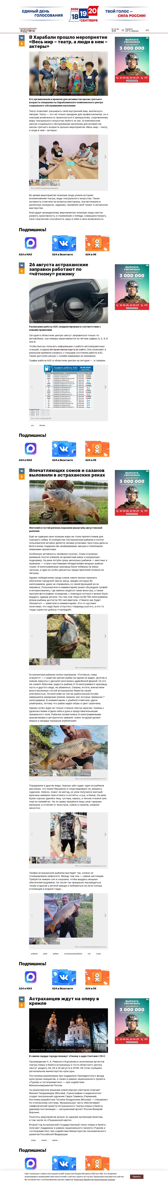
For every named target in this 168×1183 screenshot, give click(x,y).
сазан (98, 954)
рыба (45, 954)
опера (33, 1140)
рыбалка (34, 954)
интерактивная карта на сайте (68, 349)
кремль (55, 1140)
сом (89, 954)
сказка (44, 1140)
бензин (42, 425)
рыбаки (56, 954)
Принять (137, 1177)
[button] (105, 156)
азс (32, 425)
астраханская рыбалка (73, 954)
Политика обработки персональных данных (94, 1180)
